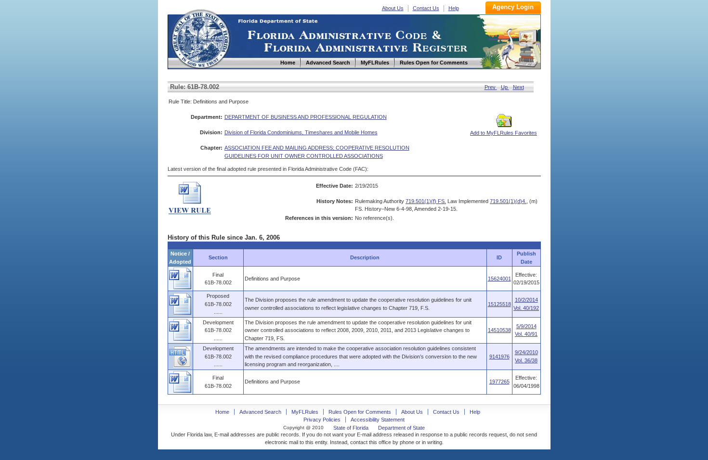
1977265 (499, 381)
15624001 (499, 278)
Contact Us (426, 8)
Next (518, 87)
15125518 (499, 304)
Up (505, 87)
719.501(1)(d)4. (508, 201)
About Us (393, 8)
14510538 (499, 330)
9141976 (499, 356)
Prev (491, 87)
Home (200, 37)
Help (453, 8)
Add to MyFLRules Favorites (503, 133)
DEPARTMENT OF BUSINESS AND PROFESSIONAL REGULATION (305, 117)
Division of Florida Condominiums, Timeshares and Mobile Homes (301, 132)
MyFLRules (304, 412)
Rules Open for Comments (359, 412)
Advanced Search (260, 412)
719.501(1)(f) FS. (426, 201)
